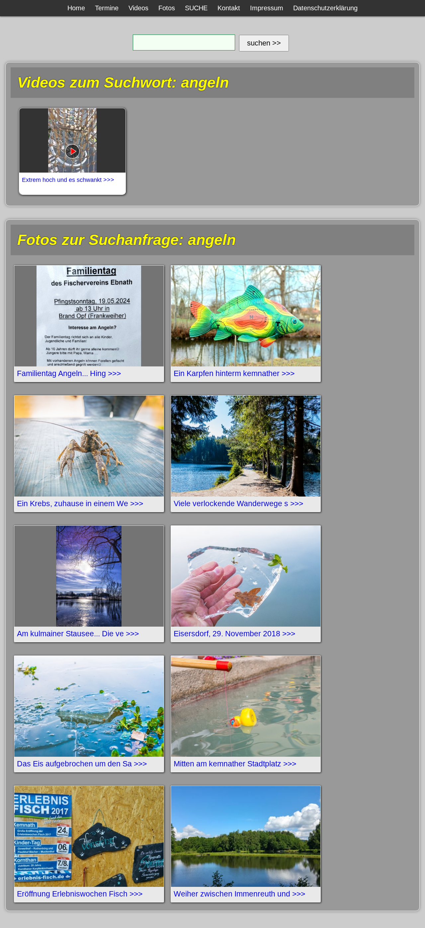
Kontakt (228, 8)
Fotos (166, 8)
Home (76, 8)
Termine (107, 8)
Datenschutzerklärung (325, 8)
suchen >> (264, 43)
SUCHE (196, 8)
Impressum (266, 8)
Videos (138, 8)
